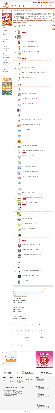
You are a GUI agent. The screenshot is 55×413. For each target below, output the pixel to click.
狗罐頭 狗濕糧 (5, 46)
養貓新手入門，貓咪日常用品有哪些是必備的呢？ (20, 291)
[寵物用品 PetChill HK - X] (32, 379)
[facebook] (27, 379)
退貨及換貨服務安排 (20, 381)
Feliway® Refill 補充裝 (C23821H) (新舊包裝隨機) (29, 114)
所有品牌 (4, 27)
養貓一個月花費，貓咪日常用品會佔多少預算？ (35, 291)
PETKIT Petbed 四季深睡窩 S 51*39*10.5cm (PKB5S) (30, 129)
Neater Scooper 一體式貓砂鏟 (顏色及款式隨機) (29, 228)
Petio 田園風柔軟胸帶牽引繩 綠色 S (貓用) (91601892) (30, 244)
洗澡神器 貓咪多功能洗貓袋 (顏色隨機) (28, 218)
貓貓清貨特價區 (23, 22)
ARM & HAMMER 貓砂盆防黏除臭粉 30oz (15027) (30, 46)
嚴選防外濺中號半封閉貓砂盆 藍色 (27, 103)
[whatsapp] (30, 379)
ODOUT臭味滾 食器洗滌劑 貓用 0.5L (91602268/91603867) (31, 119)
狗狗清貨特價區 (5, 67)
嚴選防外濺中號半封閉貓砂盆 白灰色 (28, 67)
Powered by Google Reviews (27, 349)
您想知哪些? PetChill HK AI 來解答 (19, 289)
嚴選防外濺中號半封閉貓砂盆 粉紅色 (28, 192)
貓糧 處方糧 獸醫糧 (6, 37)
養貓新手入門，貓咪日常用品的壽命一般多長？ (20, 295)
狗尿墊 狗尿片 (5, 50)
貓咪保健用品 (5, 43)
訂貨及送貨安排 (19, 380)
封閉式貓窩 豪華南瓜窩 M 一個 (27, 140)
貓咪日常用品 (15, 16)
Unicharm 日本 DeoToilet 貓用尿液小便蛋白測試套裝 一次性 (31, 202)
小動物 (4, 76)
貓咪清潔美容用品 (6, 57)
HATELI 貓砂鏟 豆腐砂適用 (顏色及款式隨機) (29, 223)
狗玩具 (4, 53)
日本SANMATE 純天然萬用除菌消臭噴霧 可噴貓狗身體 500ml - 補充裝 (33, 150)
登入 (35, 0)
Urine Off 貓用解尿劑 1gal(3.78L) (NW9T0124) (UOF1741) (30, 280)
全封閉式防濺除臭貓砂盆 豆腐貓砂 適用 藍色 (29, 166)
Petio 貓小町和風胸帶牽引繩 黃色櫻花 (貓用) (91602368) (30, 265)
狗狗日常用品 (5, 64)
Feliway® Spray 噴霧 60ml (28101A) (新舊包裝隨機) (30, 270)
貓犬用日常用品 (5, 69)
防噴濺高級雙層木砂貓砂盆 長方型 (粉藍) (28, 155)
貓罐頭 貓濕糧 (25, 20)
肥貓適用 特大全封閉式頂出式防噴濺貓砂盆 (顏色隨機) (30, 171)
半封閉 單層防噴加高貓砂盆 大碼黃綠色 (28, 181)
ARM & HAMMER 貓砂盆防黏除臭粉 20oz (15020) (30, 41)
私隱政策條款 (19, 382)
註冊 (38, 0)
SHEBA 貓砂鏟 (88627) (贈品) (26, 25)
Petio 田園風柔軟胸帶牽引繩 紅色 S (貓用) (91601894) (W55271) (31, 254)
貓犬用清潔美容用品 (6, 71)
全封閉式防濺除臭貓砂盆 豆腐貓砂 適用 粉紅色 (29, 176)
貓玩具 (4, 41)
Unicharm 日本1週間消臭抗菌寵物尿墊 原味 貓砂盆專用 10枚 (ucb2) (32, 30)
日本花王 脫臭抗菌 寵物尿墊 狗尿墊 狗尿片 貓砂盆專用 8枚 (31, 197)
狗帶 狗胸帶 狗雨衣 (6, 62)
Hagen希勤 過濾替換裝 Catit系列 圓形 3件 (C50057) (30, 51)
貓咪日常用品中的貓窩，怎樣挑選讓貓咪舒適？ (34, 293)
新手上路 (11, 381)
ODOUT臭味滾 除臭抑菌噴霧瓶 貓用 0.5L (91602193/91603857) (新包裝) (33, 72)
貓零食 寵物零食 (5, 39)
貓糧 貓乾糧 (5, 34)
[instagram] (28, 379)
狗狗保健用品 (5, 55)
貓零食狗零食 (5, 60)
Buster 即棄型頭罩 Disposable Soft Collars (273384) (29, 275)
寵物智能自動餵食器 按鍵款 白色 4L (27, 77)
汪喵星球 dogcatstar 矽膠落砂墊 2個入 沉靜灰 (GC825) (30, 124)
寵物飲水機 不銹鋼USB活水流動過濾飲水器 (29, 145)
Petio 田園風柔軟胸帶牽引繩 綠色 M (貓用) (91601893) (30, 249)
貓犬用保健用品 (5, 73)
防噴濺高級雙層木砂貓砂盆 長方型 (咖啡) (28, 93)
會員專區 (11, 380)
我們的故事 (5, 380)
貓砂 (4, 32)
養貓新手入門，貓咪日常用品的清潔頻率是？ (20, 293)
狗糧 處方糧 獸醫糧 (6, 48)
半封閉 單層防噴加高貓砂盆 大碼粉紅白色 (28, 98)
